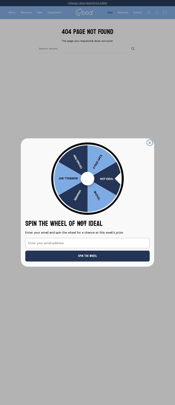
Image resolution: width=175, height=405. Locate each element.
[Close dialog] (150, 143)
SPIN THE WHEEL (87, 256)
